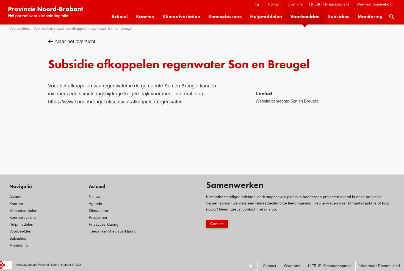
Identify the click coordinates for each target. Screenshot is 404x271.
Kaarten (145, 16)
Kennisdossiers (225, 16)
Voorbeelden (305, 16)
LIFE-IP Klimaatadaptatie (329, 4)
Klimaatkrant (99, 210)
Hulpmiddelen (266, 16)
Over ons (295, 4)
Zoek (392, 16)
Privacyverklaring (103, 224)
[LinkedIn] (257, 4)
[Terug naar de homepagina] (57, 12)
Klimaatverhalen (181, 16)
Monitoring (370, 16)
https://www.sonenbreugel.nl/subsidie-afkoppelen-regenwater (114, 101)
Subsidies (338, 16)
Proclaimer (98, 217)
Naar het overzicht (75, 41)
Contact (274, 4)
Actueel (119, 16)
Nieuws (95, 196)
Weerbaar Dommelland (374, 4)
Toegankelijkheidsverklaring (113, 231)
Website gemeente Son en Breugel (287, 101)
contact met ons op (259, 209)
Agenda (95, 203)
